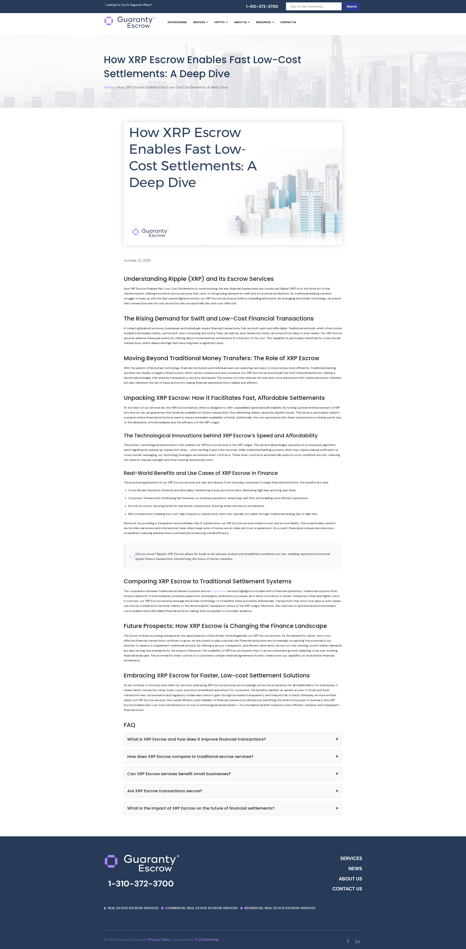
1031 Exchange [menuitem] (177, 22)
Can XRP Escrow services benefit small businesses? (179, 774)
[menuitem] (200, 22)
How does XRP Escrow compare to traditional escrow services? (190, 756)
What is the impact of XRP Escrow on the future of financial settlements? (201, 808)
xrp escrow (219, 591)
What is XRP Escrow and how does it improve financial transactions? (196, 739)
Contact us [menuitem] (288, 22)
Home (109, 87)
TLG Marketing (206, 939)
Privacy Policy (159, 939)
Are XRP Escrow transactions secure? (164, 791)
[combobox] (314, 6)
